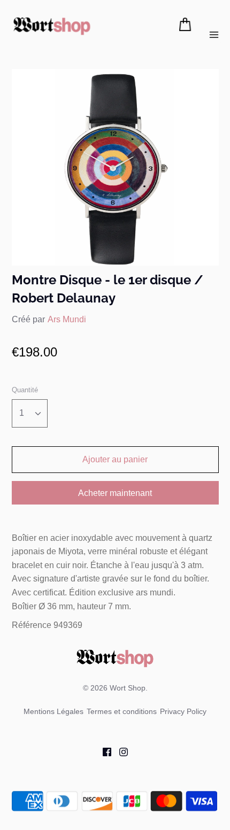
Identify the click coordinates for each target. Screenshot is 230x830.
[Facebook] (103, 751)
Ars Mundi (67, 319)
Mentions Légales (53, 711)
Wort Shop (127, 688)
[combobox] (30, 413)
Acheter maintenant (115, 493)
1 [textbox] (21, 412)
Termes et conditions (122, 711)
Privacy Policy (183, 711)
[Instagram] (119, 751)
